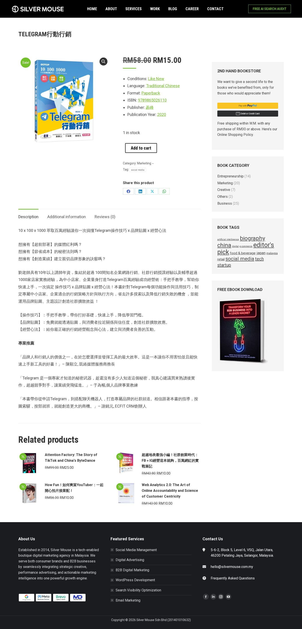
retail (221, 259)
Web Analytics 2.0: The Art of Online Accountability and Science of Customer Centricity (170, 490)
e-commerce (246, 246)
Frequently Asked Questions (233, 578)
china (224, 245)
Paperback (150, 93)
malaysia (272, 253)
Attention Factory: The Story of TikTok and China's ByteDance (71, 458)
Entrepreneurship (230, 176)
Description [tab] (28, 216)
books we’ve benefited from (239, 87)
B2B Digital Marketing (132, 570)
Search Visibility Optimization (138, 590)
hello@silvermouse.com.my (232, 567)
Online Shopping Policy (235, 135)
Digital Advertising (130, 560)
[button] (103, 61)
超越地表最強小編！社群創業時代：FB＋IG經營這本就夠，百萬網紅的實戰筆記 (170, 460)
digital (235, 246)
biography (252, 238)
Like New (156, 78)
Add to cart (141, 148)
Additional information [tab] (66, 216)
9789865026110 (152, 100)
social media (138, 170)
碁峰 (150, 107)
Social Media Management (136, 550)
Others (222, 196)
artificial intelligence (228, 239)
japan (261, 253)
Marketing (144, 163)
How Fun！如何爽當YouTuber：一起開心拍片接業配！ (74, 488)
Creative (223, 190)
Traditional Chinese (163, 85)
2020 (161, 114)
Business (224, 203)
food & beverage (243, 253)
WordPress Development (135, 580)
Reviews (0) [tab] (105, 216)
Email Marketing (128, 600)
